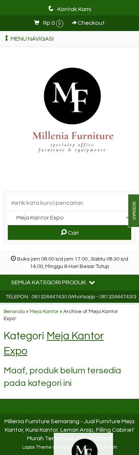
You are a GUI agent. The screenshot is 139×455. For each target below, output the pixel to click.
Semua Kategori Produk (49, 282)
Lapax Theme (37, 447)
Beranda (14, 311)
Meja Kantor (44, 311)
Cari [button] (73, 233)
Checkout (91, 23)
